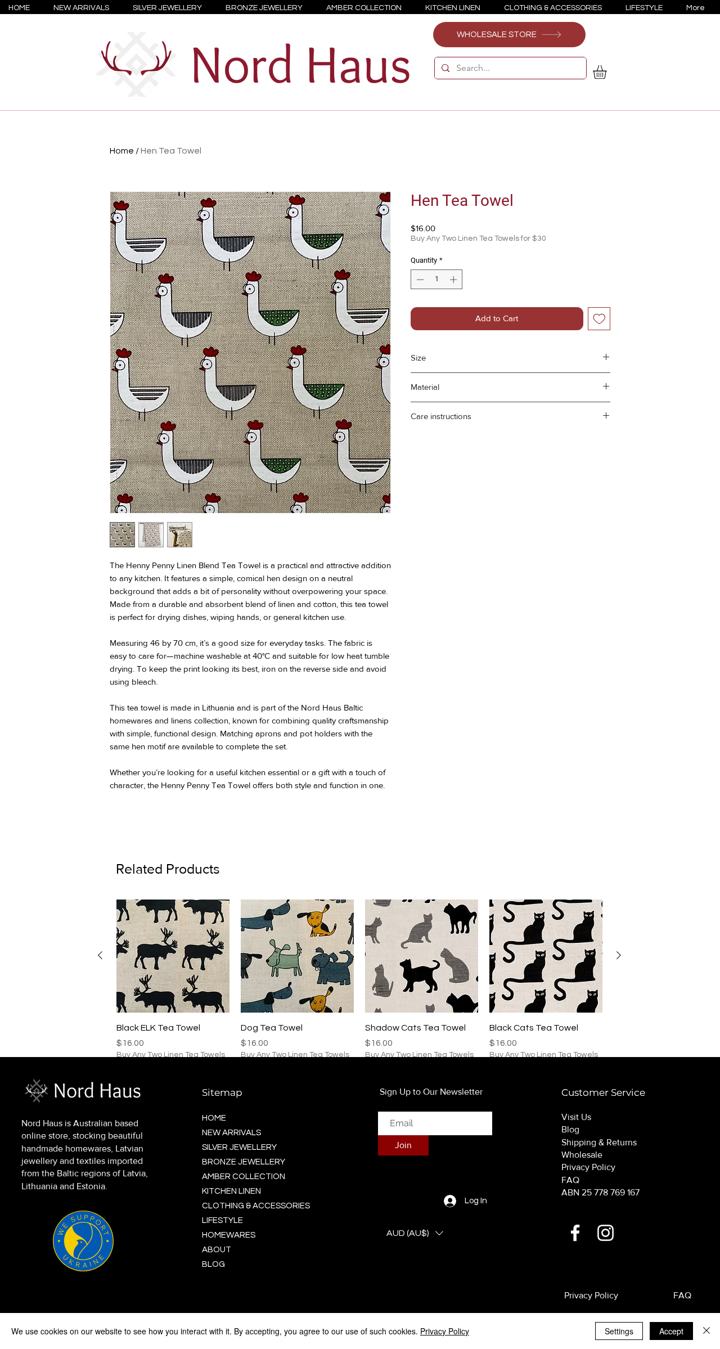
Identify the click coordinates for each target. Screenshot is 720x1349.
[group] (359, 992)
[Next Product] (619, 955)
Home (122, 150)
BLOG (213, 1264)
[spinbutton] (437, 279)
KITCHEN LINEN (231, 1191)
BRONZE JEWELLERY (243, 1162)
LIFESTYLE (222, 1220)
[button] (608, 72)
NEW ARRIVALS (231, 1132)
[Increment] (454, 279)
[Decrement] (419, 279)
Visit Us (576, 1117)
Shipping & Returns (599, 1142)
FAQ (570, 1180)
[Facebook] (575, 1233)
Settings (619, 1331)
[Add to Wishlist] (599, 318)
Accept (671, 1331)
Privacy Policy (588, 1167)
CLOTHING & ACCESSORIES (252, 1206)
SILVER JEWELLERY (239, 1147)
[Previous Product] (100, 955)
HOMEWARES (228, 1235)
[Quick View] (173, 956)
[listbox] (415, 1233)
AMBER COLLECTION (243, 1176)
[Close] (706, 1331)
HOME (214, 1118)
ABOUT (216, 1249)
